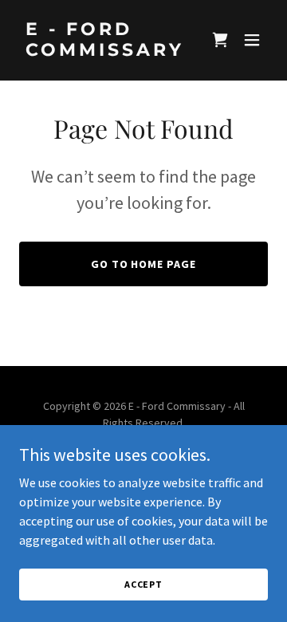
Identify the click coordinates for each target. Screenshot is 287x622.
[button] (220, 40)
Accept (143, 584)
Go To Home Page (144, 264)
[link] (106, 51)
